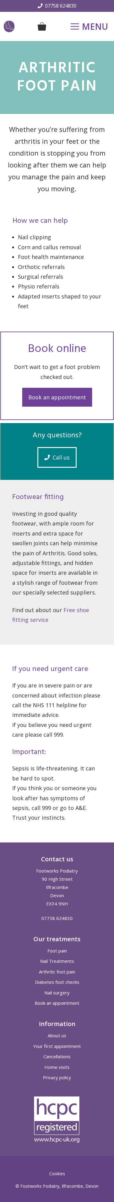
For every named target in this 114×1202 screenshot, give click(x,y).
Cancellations (57, 1056)
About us (57, 1035)
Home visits (57, 1067)
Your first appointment (57, 1046)
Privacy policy (57, 1077)
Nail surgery (57, 993)
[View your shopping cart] (42, 26)
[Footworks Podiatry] (9, 26)
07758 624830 (60, 5)
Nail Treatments (57, 961)
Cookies (57, 1173)
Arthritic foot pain (57, 972)
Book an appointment (57, 397)
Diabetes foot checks (57, 982)
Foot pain (57, 951)
